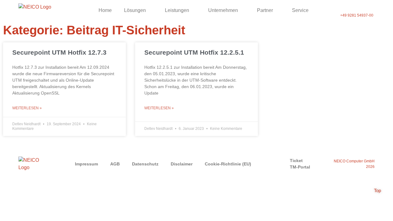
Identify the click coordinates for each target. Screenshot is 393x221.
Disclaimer (182, 163)
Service (300, 10)
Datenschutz (145, 163)
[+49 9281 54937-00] (357, 7)
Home (105, 10)
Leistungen (177, 10)
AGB (115, 163)
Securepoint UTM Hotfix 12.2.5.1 (194, 52)
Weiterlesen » (27, 108)
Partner (265, 10)
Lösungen (135, 10)
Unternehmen (223, 10)
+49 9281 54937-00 (356, 15)
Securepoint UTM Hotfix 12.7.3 (59, 52)
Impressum (86, 163)
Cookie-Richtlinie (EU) (228, 163)
